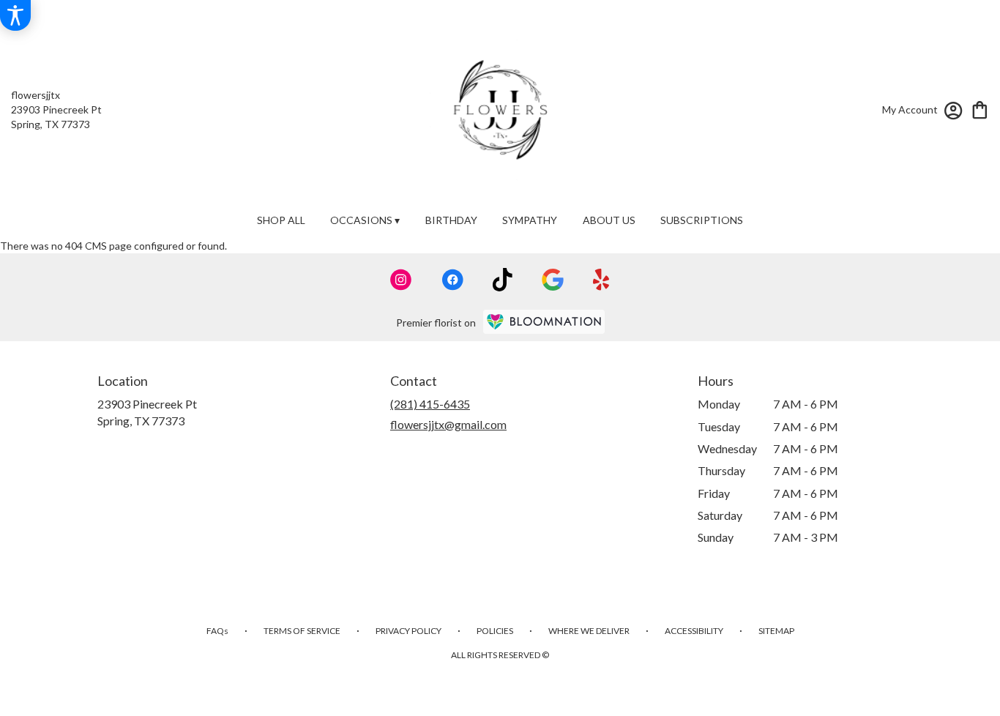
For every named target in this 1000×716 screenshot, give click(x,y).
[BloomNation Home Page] (544, 322)
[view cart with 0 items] (980, 109)
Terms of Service (302, 630)
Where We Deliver (589, 630)
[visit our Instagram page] (401, 280)
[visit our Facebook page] (452, 280)
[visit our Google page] (552, 280)
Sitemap (776, 630)
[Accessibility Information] (15, 15)
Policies (495, 630)
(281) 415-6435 (430, 404)
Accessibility (694, 630)
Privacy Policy (408, 630)
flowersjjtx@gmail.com (448, 424)
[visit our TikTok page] (502, 279)
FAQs (217, 630)
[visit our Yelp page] (601, 280)
